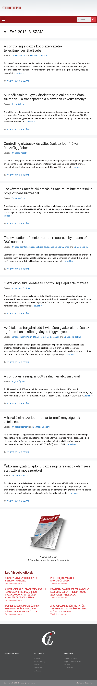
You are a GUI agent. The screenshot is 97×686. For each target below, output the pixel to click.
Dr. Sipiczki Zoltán (72, 337)
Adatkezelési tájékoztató (84, 683)
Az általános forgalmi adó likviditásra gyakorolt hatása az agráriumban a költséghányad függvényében (46, 330)
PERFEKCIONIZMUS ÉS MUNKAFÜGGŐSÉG (62, 579)
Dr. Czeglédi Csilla (20, 247)
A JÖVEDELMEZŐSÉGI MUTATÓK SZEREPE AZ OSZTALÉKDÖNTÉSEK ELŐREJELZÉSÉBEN (68, 609)
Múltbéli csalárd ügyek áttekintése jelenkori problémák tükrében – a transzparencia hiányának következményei (45, 97)
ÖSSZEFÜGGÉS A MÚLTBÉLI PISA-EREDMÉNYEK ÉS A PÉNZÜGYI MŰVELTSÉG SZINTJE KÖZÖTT (22, 609)
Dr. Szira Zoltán (62, 247)
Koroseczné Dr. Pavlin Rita (23, 337)
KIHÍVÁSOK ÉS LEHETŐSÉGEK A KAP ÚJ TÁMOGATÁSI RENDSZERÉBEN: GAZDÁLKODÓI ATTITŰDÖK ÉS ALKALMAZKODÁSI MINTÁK (25, 593)
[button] (3, 19)
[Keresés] (93, 19)
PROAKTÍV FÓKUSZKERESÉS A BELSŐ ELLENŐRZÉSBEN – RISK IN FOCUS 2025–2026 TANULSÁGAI (69, 592)
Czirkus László (18, 55)
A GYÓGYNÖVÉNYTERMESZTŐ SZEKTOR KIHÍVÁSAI (21, 579)
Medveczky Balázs (38, 55)
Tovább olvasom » (13, 583)
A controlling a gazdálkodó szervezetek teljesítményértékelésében (33, 48)
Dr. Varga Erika (81, 247)
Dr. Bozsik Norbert (20, 427)
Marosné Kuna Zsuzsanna (41, 247)
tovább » (20, 73)
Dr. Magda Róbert (41, 427)
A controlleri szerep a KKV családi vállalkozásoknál (42, 376)
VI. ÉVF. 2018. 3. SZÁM (18, 81)
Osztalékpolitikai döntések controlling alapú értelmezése (46, 283)
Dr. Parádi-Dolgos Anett (48, 337)
